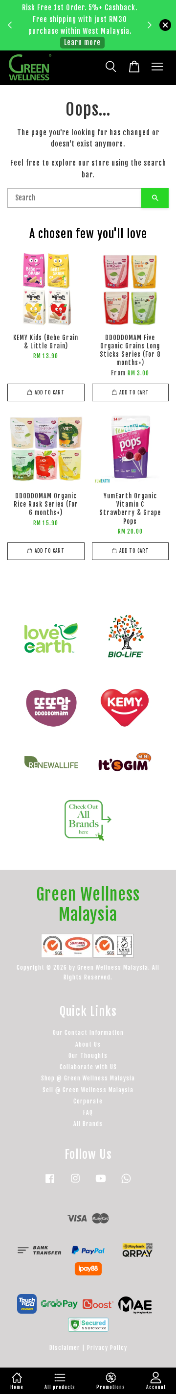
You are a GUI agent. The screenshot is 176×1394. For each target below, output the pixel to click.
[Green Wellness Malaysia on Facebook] (50, 1183)
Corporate (88, 1101)
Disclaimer (64, 1347)
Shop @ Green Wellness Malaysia (88, 1078)
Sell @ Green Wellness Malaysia (88, 1090)
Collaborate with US (88, 1067)
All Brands (88, 1123)
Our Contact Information (88, 1032)
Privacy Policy (107, 1347)
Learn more (82, 42)
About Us (88, 1044)
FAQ (88, 1112)
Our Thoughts (88, 1055)
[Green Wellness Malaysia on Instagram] (75, 1183)
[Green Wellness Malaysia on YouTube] (101, 1183)
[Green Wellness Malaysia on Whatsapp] (126, 1183)
